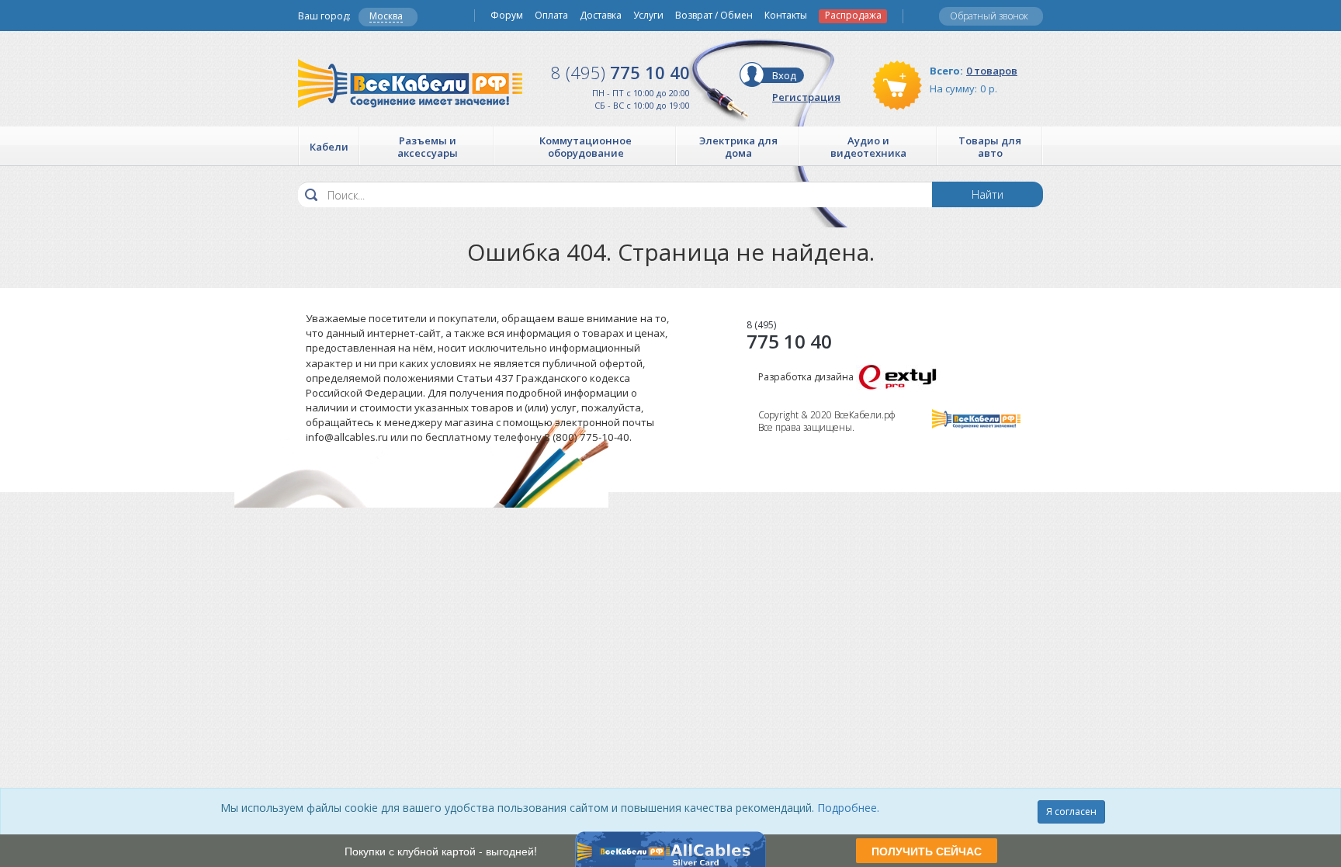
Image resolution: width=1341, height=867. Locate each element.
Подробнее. (848, 807)
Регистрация (806, 97)
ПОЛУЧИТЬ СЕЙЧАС (926, 850)
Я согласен (1071, 811)
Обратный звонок (989, 16)
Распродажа (853, 15)
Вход (784, 75)
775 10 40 (620, 72)
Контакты (785, 15)
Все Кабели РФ (410, 83)
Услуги (648, 15)
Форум (506, 15)
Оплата (551, 15)
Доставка (601, 15)
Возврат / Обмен (714, 15)
